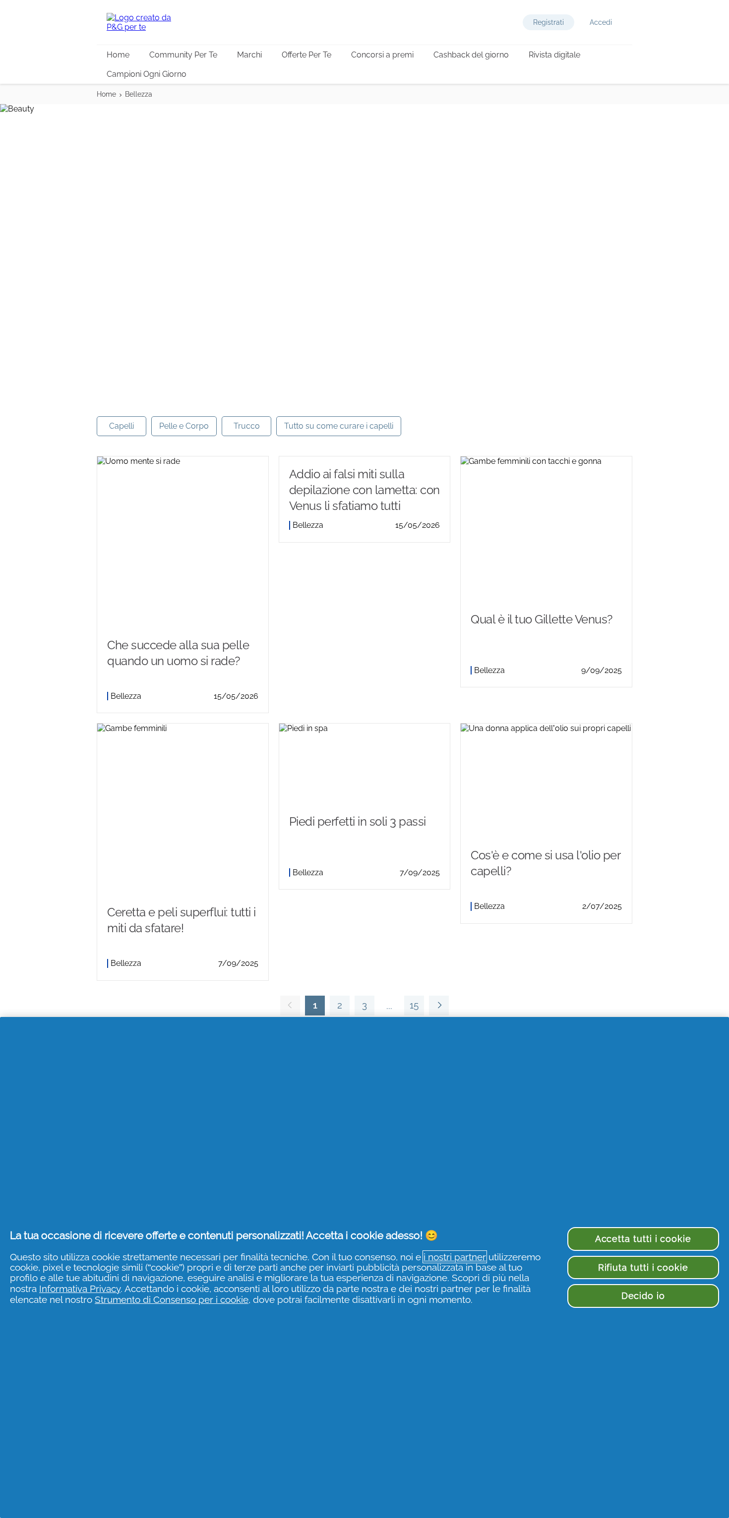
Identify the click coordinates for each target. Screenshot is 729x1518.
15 (411, 1007)
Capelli (121, 426)
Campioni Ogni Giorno (146, 74)
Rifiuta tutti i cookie (643, 1267)
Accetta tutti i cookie (643, 1239)
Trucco (247, 426)
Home (118, 54)
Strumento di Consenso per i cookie (171, 1299)
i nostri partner (455, 1256)
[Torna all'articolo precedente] (290, 1005)
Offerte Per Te (306, 54)
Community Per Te (183, 54)
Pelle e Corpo (184, 426)
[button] (548, 22)
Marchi (249, 54)
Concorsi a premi (382, 54)
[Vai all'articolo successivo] (439, 1005)
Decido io (643, 1296)
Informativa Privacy (80, 1288)
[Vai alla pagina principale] (146, 22)
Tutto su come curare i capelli (338, 426)
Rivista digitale (554, 54)
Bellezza (138, 94)
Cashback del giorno (471, 54)
